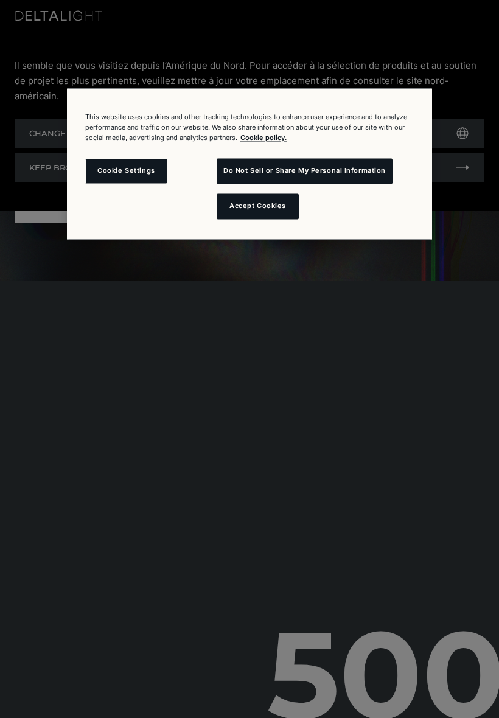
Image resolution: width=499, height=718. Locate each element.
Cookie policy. (263, 138)
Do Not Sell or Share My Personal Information (304, 171)
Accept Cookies (257, 206)
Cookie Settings (126, 171)
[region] (249, 164)
